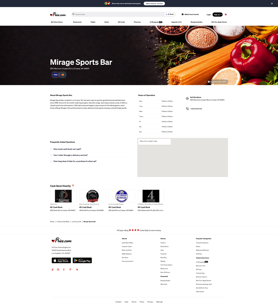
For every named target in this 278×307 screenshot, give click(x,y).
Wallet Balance (127, 254)
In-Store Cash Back (63, 222)
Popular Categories (203, 239)
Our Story (125, 257)
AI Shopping (154, 22)
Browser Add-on (201, 277)
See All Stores (165, 272)
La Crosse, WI (76, 222)
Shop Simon (165, 246)
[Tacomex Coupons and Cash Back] (63, 201)
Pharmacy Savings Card (204, 284)
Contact (118, 301)
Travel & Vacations (202, 243)
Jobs (126, 301)
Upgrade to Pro (176, 22)
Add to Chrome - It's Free (154, 3)
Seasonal (164, 276)
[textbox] (226, 14)
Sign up (217, 14)
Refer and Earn (127, 250)
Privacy (150, 301)
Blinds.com (164, 268)
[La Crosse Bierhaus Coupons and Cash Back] (121, 201)
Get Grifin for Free (202, 288)
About (124, 239)
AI (171, 14)
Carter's (163, 243)
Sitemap (159, 301)
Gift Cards (121, 22)
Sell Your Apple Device (219, 22)
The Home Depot (166, 265)
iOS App (198, 269)
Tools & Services (202, 258)
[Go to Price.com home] (58, 14)
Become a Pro (200, 266)
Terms (134, 301)
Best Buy (164, 257)
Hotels (106, 22)
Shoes (198, 246)
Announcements (127, 261)
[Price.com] (62, 244)
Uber (162, 250)
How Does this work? (218, 81)
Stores (163, 239)
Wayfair (163, 261)
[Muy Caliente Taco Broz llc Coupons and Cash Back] (92, 201)
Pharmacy (137, 22)
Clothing (199, 254)
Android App (200, 273)
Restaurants (77, 22)
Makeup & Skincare (202, 250)
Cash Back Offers (127, 243)
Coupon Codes (127, 246)
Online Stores (58, 22)
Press (142, 301)
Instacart (163, 254)
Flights (93, 22)
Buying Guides (165, 280)
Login (209, 14)
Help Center (200, 291)
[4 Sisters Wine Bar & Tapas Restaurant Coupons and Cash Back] (151, 201)
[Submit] (73, 14)
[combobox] (123, 14)
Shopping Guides (196, 22)
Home (52, 222)
